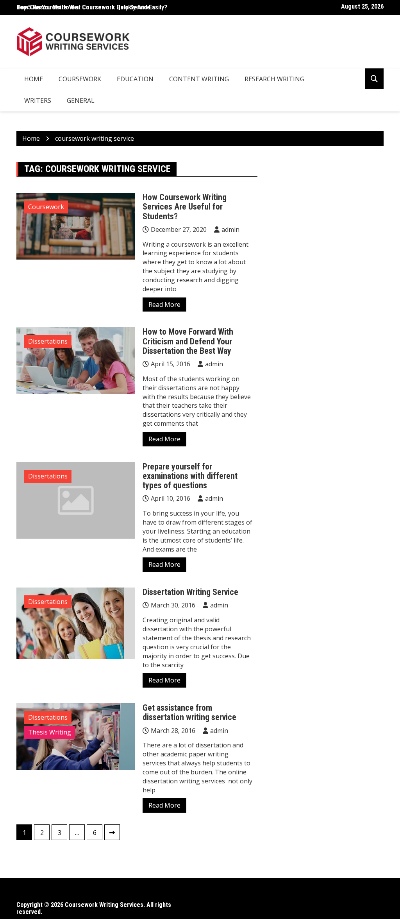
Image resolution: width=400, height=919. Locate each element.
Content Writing (199, 79)
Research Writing (274, 79)
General (81, 100)
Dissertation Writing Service (190, 592)
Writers (37, 100)
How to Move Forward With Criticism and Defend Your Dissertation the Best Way (188, 341)
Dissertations (48, 341)
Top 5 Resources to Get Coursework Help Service (83, 7)
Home (33, 79)
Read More (164, 304)
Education (135, 79)
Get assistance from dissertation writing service (189, 712)
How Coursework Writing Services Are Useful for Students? (185, 206)
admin (230, 229)
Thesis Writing (49, 732)
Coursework (80, 79)
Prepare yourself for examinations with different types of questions (190, 476)
